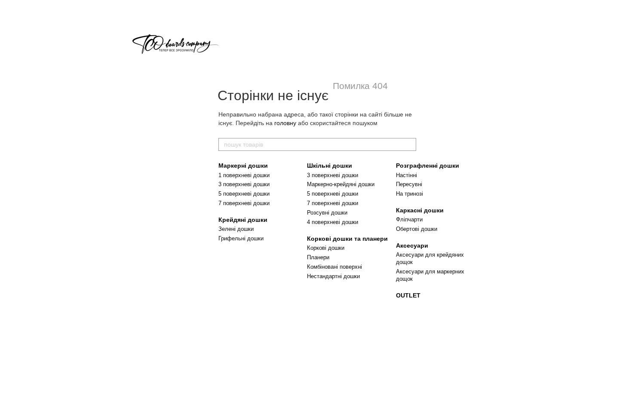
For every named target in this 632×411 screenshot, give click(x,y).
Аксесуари (412, 245)
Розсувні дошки (327, 212)
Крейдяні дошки (242, 219)
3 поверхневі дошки (244, 184)
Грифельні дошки (241, 238)
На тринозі (409, 193)
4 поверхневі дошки (332, 222)
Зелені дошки (236, 229)
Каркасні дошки (420, 210)
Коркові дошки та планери (347, 238)
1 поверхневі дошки (244, 175)
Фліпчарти (409, 219)
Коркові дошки (325, 248)
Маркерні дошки (243, 165)
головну (285, 123)
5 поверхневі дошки (244, 193)
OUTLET (408, 295)
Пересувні (409, 184)
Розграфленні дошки (427, 165)
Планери (318, 257)
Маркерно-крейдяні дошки (340, 184)
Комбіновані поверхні (334, 267)
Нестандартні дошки (333, 276)
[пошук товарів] (409, 144)
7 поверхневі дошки (244, 203)
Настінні (406, 175)
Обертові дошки (416, 229)
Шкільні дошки (329, 165)
